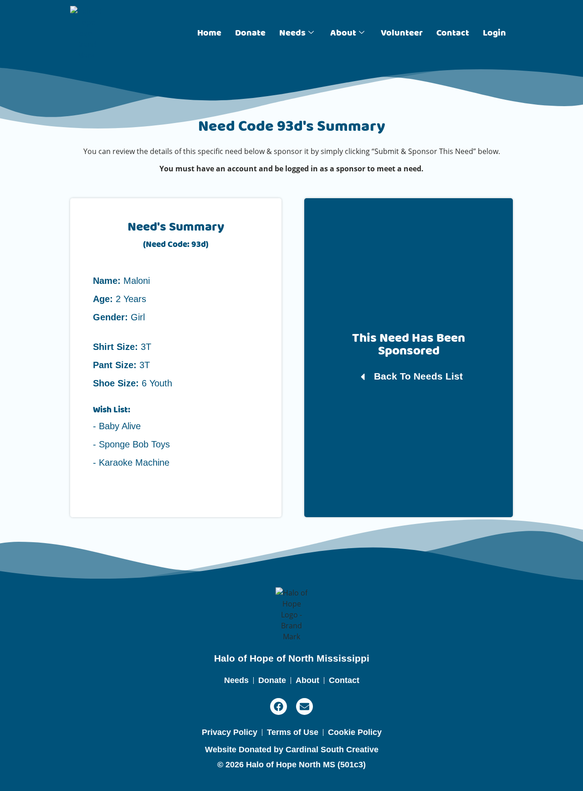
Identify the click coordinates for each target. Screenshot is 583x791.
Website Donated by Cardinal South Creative (291, 749)
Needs (292, 33)
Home (209, 33)
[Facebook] (278, 706)
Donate (250, 33)
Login (494, 33)
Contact (452, 33)
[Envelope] (304, 706)
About (343, 33)
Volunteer (402, 33)
